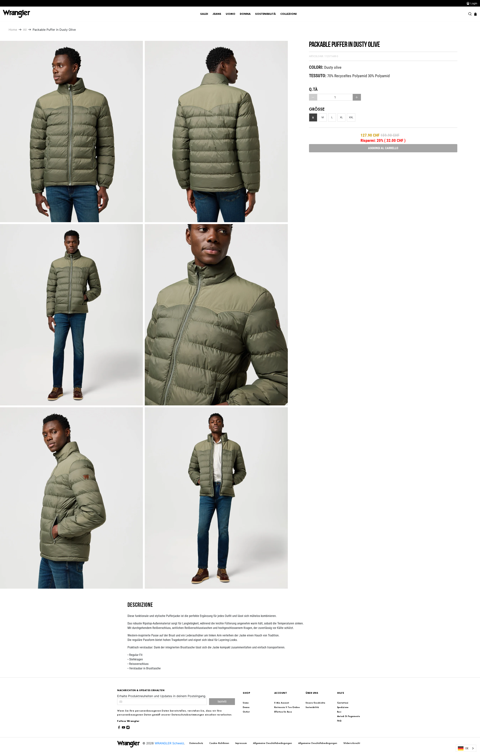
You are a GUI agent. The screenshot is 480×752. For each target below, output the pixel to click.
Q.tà (313, 89)
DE (467, 748)
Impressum (241, 743)
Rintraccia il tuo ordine (287, 707)
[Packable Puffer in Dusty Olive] (71, 131)
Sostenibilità (265, 14)
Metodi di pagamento (348, 716)
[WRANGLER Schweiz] (16, 14)
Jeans (217, 14)
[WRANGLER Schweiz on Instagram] (128, 728)
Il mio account (281, 702)
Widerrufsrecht (351, 743)
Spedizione (343, 707)
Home (13, 29)
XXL (351, 117)
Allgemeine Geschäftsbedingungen (272, 743)
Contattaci (343, 702)
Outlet (246, 711)
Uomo (230, 14)
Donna (245, 14)
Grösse (317, 109)
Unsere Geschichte (315, 702)
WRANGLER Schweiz (169, 743)
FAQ (339, 720)
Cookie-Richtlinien (219, 743)
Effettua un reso (283, 711)
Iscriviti (222, 701)
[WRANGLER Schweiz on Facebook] (119, 728)
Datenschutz (196, 743)
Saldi (204, 14)
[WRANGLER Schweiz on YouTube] (123, 728)
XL (341, 117)
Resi (339, 711)
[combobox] (466, 748)
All (25, 29)
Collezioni (288, 14)
